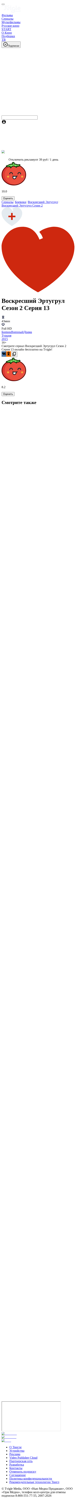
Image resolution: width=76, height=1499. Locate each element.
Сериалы (7, 202)
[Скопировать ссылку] (14, 354)
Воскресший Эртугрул (43, 202)
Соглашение (17, 1475)
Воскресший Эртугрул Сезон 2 (22, 205)
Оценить (8, 198)
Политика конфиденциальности (30, 1478)
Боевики (20, 202)
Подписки (13, 45)
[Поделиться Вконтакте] (4, 354)
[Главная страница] (11, 11)
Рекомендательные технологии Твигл (34, 1482)
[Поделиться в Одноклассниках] (8, 354)
